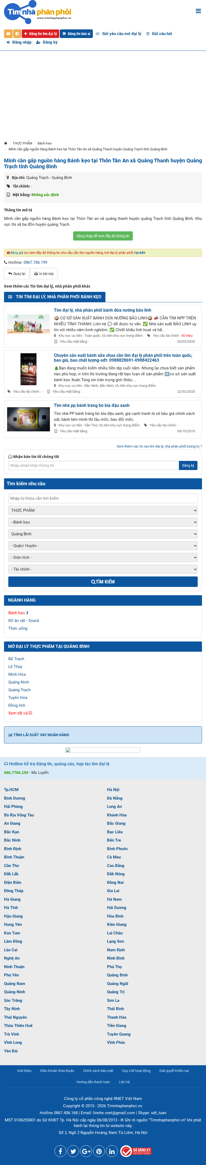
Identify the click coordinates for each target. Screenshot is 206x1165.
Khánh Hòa (117, 815)
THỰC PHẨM (22, 143)
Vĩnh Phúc (116, 1042)
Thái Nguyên (15, 1017)
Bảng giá (16, 253)
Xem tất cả (18, 713)
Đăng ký (50, 42)
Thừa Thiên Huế (18, 1025)
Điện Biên (12, 882)
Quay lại (19, 274)
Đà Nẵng (115, 798)
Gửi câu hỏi (161, 33)
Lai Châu (115, 933)
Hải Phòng (13, 806)
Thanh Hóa (116, 1017)
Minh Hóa (17, 674)
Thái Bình (115, 1008)
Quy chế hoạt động (136, 1071)
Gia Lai (113, 890)
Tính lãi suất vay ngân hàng (41, 735)
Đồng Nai (115, 882)
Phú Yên (11, 975)
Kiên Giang (117, 924)
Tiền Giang (116, 1025)
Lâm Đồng (13, 941)
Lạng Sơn (115, 941)
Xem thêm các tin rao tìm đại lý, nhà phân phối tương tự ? (159, 446)
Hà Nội (113, 789)
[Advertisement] (103, 100)
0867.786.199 (35, 262)
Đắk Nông (116, 874)
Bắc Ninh (12, 840)
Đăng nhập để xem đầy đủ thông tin (103, 236)
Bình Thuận (14, 857)
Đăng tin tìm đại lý (42, 34)
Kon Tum (12, 933)
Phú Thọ (114, 966)
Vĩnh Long (13, 1042)
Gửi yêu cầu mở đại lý (121, 33)
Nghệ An (12, 958)
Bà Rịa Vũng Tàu (19, 815)
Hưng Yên (13, 924)
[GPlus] (86, 1152)
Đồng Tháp (13, 890)
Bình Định (12, 848)
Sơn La (113, 1000)
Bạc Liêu (115, 832)
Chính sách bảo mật (98, 1071)
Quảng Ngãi (117, 983)
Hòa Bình (115, 916)
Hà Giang (12, 899)
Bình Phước (117, 848)
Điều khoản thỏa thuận (57, 1071)
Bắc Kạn (11, 832)
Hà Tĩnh (11, 907)
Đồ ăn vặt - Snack (23, 620)
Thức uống (17, 628)
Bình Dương (14, 798)
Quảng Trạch (19, 689)
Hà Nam (114, 899)
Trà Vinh (11, 1034)
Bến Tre (114, 840)
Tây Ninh (12, 1008)
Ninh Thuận (14, 966)
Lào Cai (10, 950)
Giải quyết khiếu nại (174, 1071)
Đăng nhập (21, 42)
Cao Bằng (115, 865)
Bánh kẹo (45, 143)
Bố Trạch (16, 658)
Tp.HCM (11, 789)
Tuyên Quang (119, 1034)
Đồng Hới (16, 705)
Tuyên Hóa (17, 697)
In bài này (46, 274)
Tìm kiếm (105, 582)
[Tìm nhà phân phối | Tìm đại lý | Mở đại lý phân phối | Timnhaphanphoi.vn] (37, 11)
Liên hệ (124, 1082)
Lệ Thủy (15, 666)
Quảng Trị (115, 992)
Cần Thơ (11, 865)
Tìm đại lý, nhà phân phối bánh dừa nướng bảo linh (102, 310)
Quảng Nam (14, 983)
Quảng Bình (117, 975)
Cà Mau (114, 857)
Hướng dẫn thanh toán (93, 1082)
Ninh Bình (115, 958)
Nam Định (116, 950)
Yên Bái (11, 1051)
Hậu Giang (13, 916)
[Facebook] (60, 1152)
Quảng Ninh (18, 682)
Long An (114, 806)
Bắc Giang (116, 823)
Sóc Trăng (13, 1000)
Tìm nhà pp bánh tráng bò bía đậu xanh (92, 405)
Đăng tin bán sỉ (78, 34)
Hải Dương (116, 907)
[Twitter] (73, 1152)
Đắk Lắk (11, 874)
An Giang (12, 823)
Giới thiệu (24, 1071)
